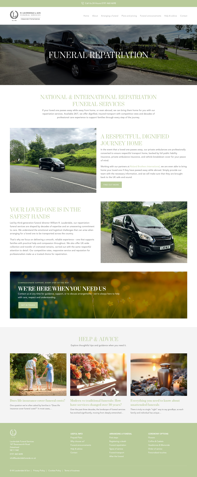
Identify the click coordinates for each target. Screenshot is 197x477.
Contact (183, 15)
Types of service (116, 449)
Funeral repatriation (117, 445)
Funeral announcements (150, 15)
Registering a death (117, 441)
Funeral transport (116, 452)
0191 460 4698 (109, 3)
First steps (113, 437)
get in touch (28, 305)
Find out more (111, 185)
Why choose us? (77, 441)
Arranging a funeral (109, 15)
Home (86, 15)
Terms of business (72, 470)
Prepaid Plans (76, 437)
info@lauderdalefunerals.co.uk (23, 458)
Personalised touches (157, 452)
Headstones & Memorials (159, 445)
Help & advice (170, 15)
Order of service (155, 449)
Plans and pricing (129, 15)
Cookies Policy (54, 470)
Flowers (151, 437)
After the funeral (116, 456)
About (95, 15)
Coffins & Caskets (155, 441)
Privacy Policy (39, 470)
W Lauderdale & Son (21, 470)
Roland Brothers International (145, 166)
